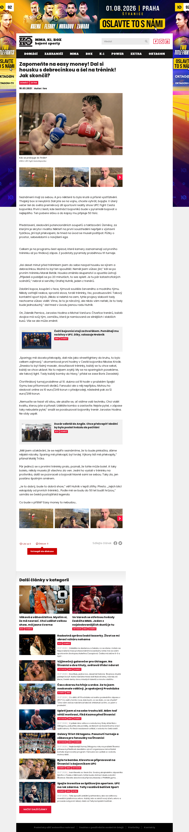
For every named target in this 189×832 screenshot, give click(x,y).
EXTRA (136, 54)
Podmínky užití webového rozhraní (54, 827)
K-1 (101, 54)
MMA (74, 54)
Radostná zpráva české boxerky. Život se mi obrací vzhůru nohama (88, 637)
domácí (24, 82)
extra (34, 82)
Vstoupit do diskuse (42, 551)
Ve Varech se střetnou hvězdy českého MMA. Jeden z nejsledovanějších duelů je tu (93, 620)
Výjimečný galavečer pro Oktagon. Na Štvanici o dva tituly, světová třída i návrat (88, 663)
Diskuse (43, 543)
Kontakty (149, 827)
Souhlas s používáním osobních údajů (101, 827)
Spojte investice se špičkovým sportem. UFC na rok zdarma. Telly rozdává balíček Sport (88, 785)
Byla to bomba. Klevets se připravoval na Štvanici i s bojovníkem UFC (86, 762)
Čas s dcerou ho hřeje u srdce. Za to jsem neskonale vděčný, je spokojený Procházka (88, 686)
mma (85, 629)
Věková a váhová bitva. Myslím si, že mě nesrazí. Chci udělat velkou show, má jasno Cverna (43, 620)
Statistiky (134, 827)
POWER (117, 54)
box (21, 629)
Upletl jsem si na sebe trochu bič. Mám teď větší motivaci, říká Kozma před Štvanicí (87, 712)
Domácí (31, 54)
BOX (89, 54)
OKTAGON (157, 54)
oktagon (77, 629)
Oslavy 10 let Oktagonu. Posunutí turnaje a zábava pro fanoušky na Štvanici (88, 736)
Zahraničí (53, 54)
